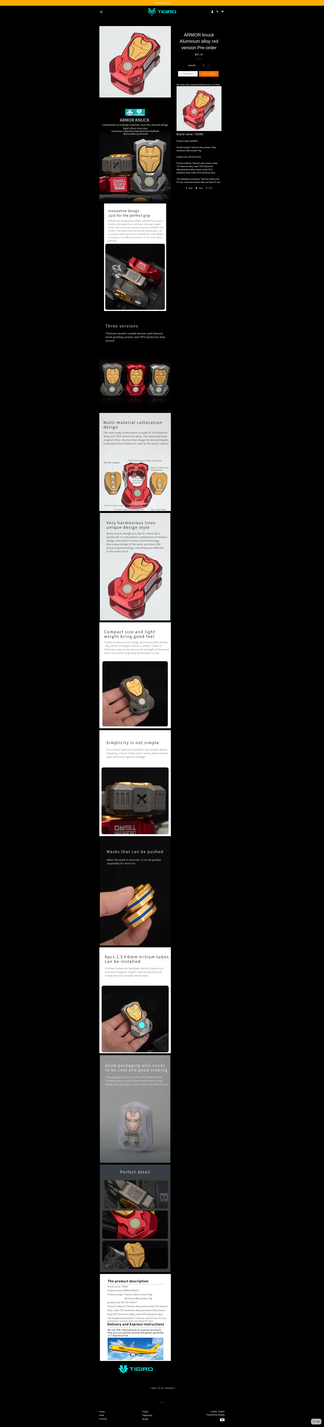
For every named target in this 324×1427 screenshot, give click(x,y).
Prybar (145, 1412)
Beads (145, 1419)
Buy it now (209, 74)
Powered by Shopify (216, 1415)
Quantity (192, 65)
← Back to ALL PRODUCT (162, 1388)
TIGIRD (221, 1412)
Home (102, 1412)
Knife (101, 1415)
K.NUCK (103, 1419)
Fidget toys (147, 1415)
